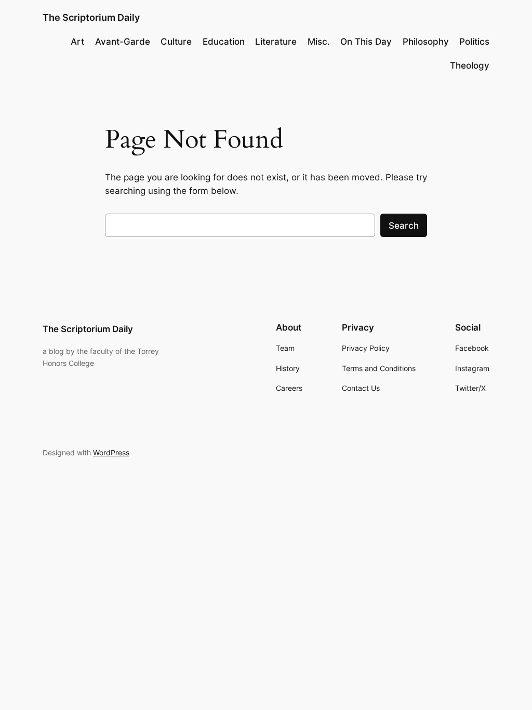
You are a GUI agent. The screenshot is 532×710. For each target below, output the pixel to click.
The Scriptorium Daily (91, 17)
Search (404, 225)
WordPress (111, 452)
